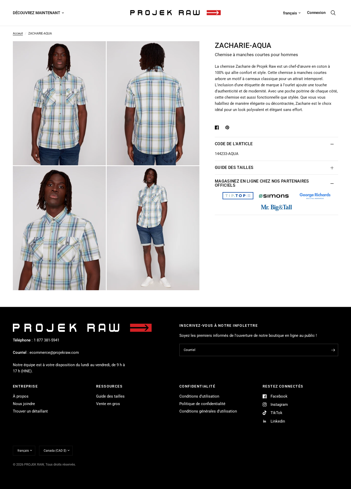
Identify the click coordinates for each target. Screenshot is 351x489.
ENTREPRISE (25, 386)
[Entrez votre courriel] (333, 350)
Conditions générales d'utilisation (208, 411)
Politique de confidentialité (202, 403)
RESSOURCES (109, 386)
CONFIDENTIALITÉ (197, 386)
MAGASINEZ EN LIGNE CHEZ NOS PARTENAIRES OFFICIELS (262, 183)
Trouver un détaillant (30, 411)
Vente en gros (108, 403)
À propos (21, 396)
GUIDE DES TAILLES (234, 167)
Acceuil (18, 33)
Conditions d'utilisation (199, 396)
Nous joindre (24, 403)
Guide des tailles (110, 396)
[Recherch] (333, 13)
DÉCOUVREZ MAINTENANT (36, 13)
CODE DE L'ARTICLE (234, 143)
